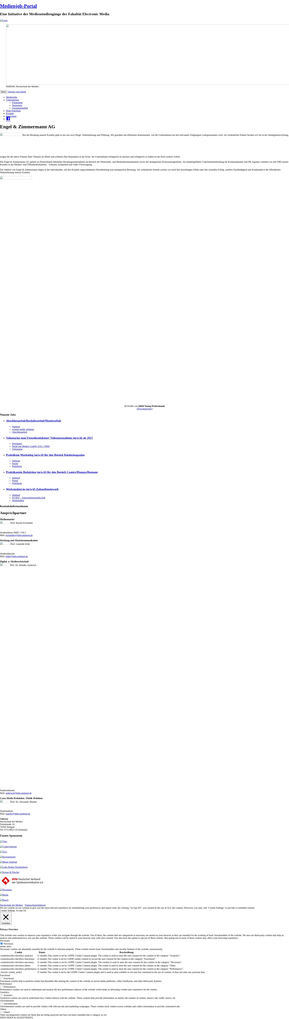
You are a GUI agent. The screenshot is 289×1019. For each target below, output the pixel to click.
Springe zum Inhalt (17, 91)
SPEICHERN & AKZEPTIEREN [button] (16, 1017)
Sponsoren (17, 105)
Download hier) (144, 409)
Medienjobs (11, 97)
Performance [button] (6, 984)
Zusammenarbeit (20, 108)
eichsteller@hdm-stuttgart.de (19, 535)
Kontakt (10, 113)
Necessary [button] (5, 940)
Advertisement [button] (7, 1000)
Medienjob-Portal (18, 6)
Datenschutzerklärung (35, 905)
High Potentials (13, 110)
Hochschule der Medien (11, 905)
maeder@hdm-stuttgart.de (18, 813)
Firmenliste (17, 102)
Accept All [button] (21, 910)
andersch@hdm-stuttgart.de (19, 793)
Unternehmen (12, 100)
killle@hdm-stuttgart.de (17, 556)
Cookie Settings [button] (7, 910)
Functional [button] (5, 975)
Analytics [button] (4, 992)
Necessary (8, 943)
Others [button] (3, 1009)
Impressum (11, 116)
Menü (3, 92)
